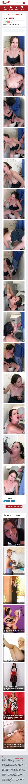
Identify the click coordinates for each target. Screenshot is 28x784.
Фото (22, 9)
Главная (5, 9)
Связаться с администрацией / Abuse (11, 756)
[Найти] (24, 3)
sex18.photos (19, 758)
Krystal (12, 18)
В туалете (7, 501)
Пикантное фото (7, 2)
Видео (16, 9)
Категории (11, 9)
